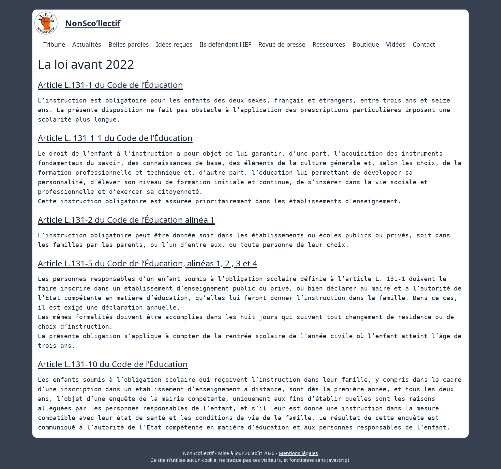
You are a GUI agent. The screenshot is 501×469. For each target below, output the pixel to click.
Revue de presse (281, 44)
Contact (424, 44)
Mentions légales (298, 453)
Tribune (54, 44)
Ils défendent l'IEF (225, 44)
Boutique (365, 44)
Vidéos (396, 44)
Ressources (329, 44)
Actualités (86, 44)
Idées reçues (174, 44)
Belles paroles (128, 44)
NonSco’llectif (92, 23)
